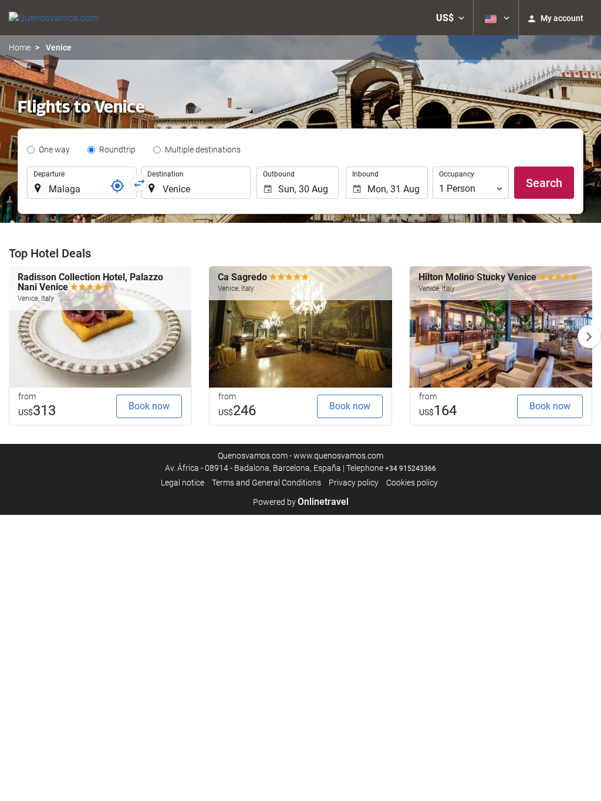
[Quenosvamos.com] (54, 17)
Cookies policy (412, 482)
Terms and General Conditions (266, 482)
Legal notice (182, 482)
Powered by (301, 502)
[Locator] (117, 186)
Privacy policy (354, 482)
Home (20, 47)
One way (54, 149)
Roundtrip (117, 149)
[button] (450, 17)
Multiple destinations (203, 149)
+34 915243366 (410, 468)
